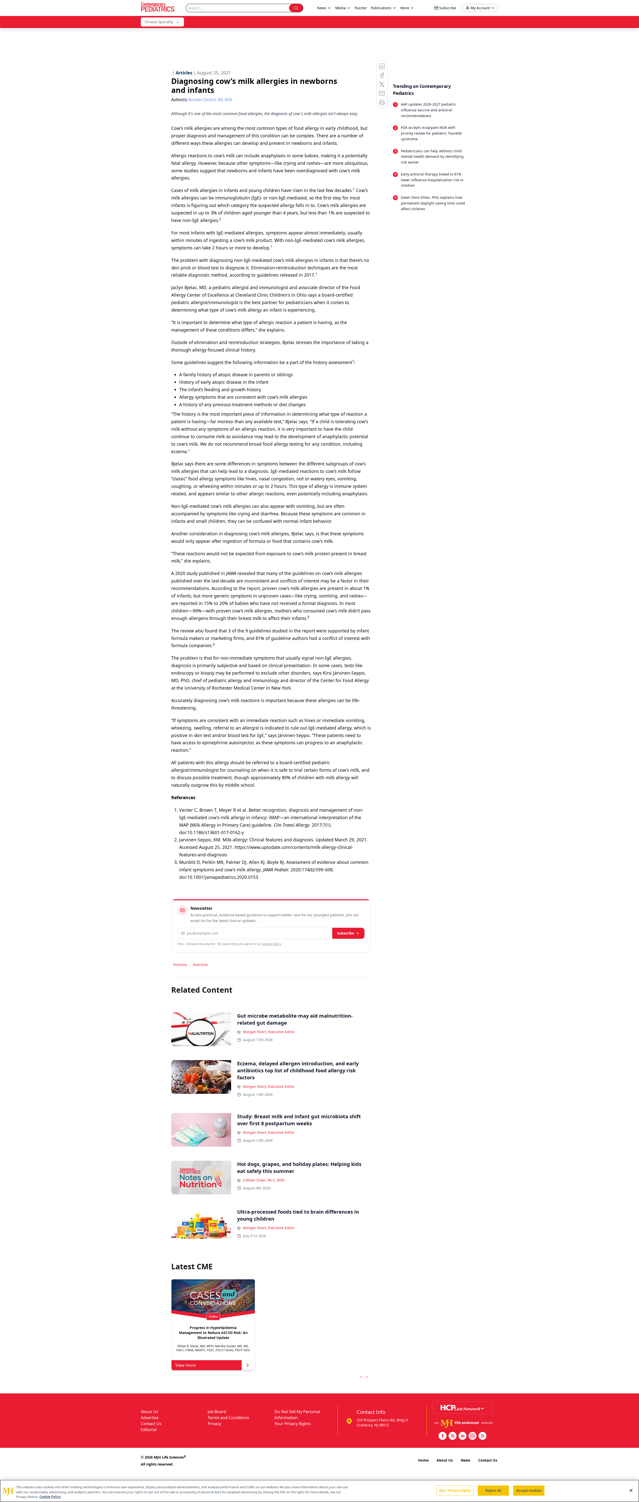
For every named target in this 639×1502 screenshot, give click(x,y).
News (465, 1460)
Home (423, 1460)
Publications (381, 7)
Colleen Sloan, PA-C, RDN (264, 1180)
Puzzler (361, 7)
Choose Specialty (159, 21)
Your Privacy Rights (293, 1423)
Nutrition (200, 964)
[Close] (631, 1490)
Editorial (149, 1429)
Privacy (214, 1423)
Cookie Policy (50, 1497)
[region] (319, 1491)
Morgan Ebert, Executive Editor (269, 1031)
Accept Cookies (528, 1490)
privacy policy (271, 944)
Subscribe (345, 933)
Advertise (150, 1417)
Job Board (217, 1411)
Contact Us (151, 1423)
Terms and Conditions (228, 1417)
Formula (180, 964)
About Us (149, 1411)
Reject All (493, 1490)
